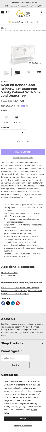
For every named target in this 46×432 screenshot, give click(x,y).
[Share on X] (8, 303)
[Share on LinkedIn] (13, 303)
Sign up (15, 365)
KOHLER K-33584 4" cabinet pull (15, 293)
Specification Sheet (9, 272)
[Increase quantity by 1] (22, 132)
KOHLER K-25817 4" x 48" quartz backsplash (20, 287)
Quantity (5, 127)
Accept (23, 418)
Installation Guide (8, 275)
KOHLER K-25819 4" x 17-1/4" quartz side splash (21, 290)
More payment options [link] (23, 158)
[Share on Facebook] (3, 303)
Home (4, 28)
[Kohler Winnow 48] (28, 72)
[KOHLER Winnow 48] (6, 72)
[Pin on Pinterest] (18, 303)
